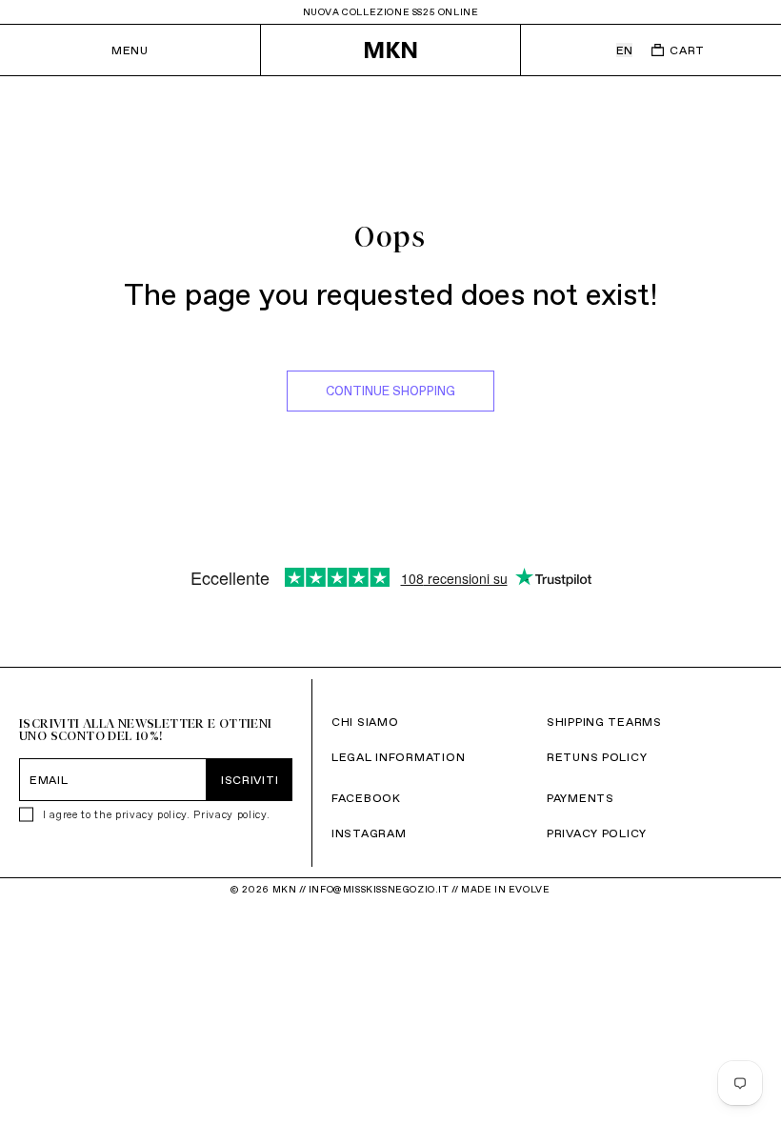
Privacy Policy (597, 833)
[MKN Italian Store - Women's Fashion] (390, 50)
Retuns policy (597, 757)
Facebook (366, 798)
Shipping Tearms (604, 721)
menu (129, 50)
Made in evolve (505, 889)
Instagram (368, 833)
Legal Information (398, 757)
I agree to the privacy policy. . (156, 814)
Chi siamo (364, 721)
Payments (580, 798)
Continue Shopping (390, 391)
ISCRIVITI (249, 780)
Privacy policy (229, 814)
